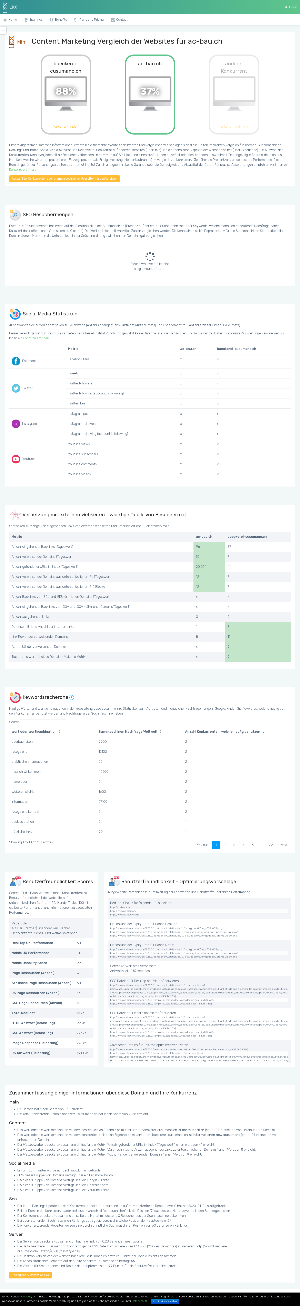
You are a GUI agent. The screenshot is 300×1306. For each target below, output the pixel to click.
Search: (14, 722)
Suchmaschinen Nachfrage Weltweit (128, 732)
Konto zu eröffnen (22, 169)
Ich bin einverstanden (165, 1301)
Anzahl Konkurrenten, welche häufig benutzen (222, 732)
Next (284, 845)
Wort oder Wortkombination (34, 732)
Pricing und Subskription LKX (30, 1275)
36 (271, 845)
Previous (202, 845)
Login (293, 7)
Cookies (26, 1296)
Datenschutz (139, 1301)
